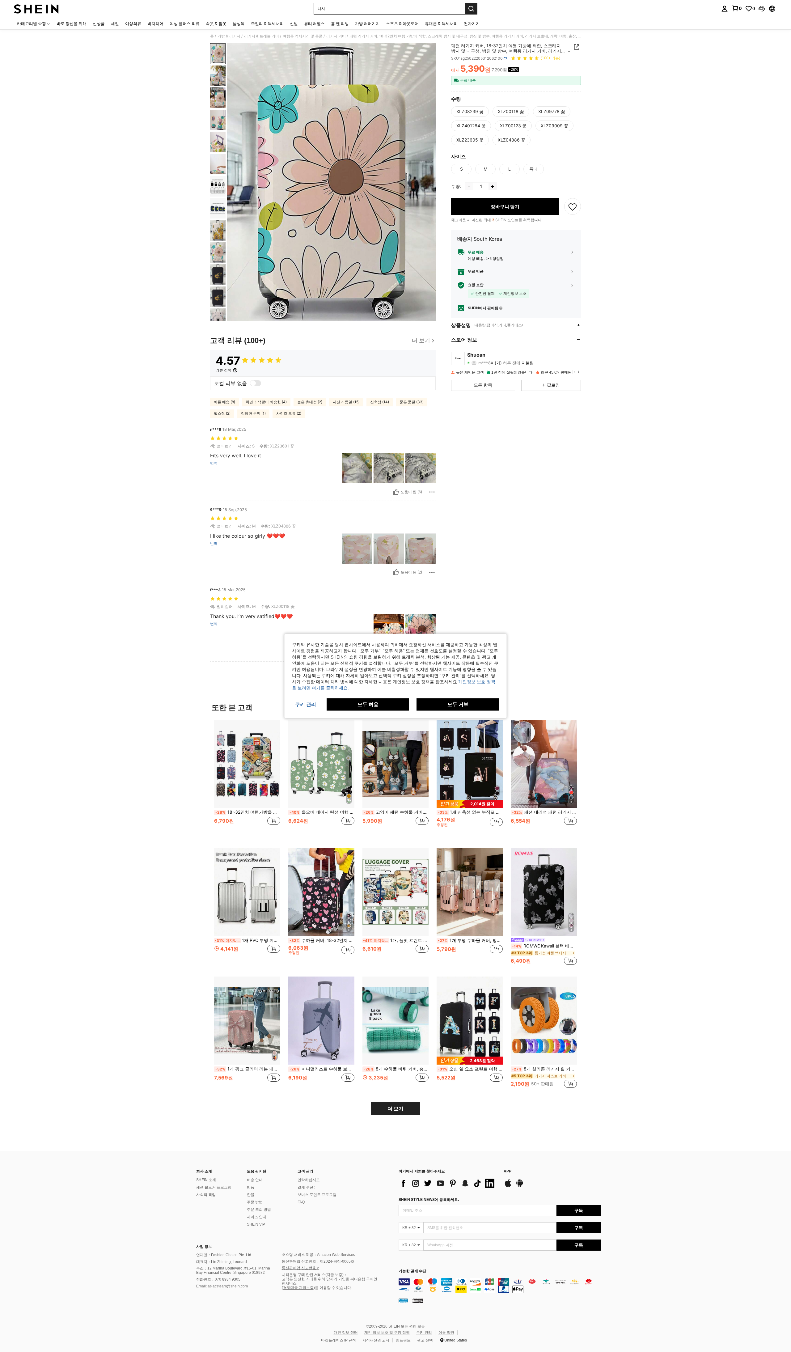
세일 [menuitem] (115, 23)
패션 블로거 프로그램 (213, 1187)
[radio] (470, 111)
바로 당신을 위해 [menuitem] (72, 23)
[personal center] (724, 8)
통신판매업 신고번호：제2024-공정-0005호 (318, 1261)
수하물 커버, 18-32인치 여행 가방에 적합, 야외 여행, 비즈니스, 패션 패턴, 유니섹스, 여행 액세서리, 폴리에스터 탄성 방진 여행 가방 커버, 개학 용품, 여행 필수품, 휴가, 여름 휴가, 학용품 (322, 940)
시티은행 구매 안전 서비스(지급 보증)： (314, 1275)
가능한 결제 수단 (412, 1271)
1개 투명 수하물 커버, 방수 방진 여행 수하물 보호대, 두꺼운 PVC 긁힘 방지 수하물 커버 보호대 (470, 940)
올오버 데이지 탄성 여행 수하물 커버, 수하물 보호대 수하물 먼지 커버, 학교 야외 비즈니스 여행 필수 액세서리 (322, 812)
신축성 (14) (379, 402)
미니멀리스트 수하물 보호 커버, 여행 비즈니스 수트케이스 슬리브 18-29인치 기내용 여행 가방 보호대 (322, 1068)
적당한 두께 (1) (253, 413)
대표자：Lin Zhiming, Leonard (221, 1262)
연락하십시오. (309, 1180)
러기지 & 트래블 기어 (261, 36)
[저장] (572, 206)
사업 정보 (204, 1246)
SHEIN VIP (256, 1224)
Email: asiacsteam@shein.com (222, 1286)
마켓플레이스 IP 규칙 (338, 1340)
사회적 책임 (206, 1195)
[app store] (508, 1186)
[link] (736, 8)
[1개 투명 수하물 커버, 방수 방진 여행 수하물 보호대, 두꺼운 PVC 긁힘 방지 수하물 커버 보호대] (470, 892)
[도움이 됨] (396, 492)
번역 (214, 463)
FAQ (301, 1202)
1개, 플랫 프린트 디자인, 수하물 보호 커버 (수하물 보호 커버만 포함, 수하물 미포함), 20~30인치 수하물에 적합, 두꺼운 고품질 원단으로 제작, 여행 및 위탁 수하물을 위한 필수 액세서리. (396, 940)
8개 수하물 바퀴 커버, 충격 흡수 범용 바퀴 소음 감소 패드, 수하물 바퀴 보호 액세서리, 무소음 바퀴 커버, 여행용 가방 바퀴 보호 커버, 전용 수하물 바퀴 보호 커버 (396, 1068)
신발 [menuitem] (294, 23)
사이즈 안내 (256, 1217)
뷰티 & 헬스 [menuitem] (314, 23)
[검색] (471, 9)
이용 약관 (446, 1332)
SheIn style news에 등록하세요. (429, 1199)
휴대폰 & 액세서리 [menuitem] (441, 23)
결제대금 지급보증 (298, 1288)
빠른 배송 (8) (224, 402)
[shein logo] (36, 8)
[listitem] (247, 779)
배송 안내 (255, 1180)
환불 (250, 1195)
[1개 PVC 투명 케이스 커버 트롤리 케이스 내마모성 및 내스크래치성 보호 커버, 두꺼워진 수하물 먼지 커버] (247, 892)
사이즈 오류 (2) (288, 413)
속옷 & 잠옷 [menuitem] (216, 23)
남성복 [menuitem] (239, 23)
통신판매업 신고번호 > (300, 1268)
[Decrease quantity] (469, 186)
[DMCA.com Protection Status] (417, 1301)
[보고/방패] (432, 492)
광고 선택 (425, 1340)
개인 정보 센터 (346, 1332)
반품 (250, 1187)
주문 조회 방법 (259, 1209)
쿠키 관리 (424, 1332)
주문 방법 (255, 1202)
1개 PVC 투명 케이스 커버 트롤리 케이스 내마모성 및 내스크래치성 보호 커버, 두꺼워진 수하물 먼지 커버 (247, 940)
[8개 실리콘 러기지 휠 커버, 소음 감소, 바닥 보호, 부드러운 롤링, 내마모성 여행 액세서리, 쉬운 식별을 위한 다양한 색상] (544, 1021)
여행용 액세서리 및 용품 (303, 36)
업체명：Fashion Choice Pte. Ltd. (224, 1255)
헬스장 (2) (222, 413)
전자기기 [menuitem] (472, 23)
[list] (448, 1183)
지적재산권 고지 (375, 1340)
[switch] (255, 383)
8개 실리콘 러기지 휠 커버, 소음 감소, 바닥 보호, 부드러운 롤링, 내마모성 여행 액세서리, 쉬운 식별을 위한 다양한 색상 (544, 1068)
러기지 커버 (336, 36)
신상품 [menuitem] (99, 23)
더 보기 (395, 1108)
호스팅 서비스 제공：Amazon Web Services (318, 1254)
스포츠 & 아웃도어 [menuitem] (402, 23)
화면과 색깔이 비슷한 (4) (266, 402)
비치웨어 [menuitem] (155, 23)
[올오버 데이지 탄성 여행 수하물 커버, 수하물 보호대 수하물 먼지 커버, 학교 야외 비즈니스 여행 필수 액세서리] (321, 764)
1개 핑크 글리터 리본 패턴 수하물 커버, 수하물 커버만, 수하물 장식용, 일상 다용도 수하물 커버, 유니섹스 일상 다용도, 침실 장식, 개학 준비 (247, 1068)
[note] (470, 804)
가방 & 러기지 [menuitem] (367, 23)
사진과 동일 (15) (346, 402)
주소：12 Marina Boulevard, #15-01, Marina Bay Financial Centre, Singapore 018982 (233, 1270)
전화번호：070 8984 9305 (218, 1279)
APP (507, 1171)
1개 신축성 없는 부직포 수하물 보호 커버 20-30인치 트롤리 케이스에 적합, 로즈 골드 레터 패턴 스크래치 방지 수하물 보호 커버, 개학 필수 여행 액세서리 (470, 812)
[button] (761, 8)
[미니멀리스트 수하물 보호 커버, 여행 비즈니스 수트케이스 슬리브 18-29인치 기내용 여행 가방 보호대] (321, 1021)
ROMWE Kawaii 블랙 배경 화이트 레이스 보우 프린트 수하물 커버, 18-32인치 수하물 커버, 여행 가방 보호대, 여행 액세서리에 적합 (544, 945)
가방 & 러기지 (229, 36)
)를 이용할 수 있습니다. (333, 1288)
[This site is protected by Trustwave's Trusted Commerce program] (403, 1301)
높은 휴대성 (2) (309, 402)
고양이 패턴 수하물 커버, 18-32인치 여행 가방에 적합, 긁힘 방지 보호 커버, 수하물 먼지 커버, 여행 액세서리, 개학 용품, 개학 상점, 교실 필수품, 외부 (396, 812)
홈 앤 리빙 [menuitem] (340, 23)
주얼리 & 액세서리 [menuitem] (267, 23)
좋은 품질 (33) (412, 402)
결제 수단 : (306, 1187)
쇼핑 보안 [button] (476, 285)
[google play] (519, 1186)
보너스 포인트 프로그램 (317, 1195)
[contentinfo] (500, 1285)
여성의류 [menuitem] (133, 23)
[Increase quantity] (493, 186)
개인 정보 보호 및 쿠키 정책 (387, 1332)
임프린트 (403, 1340)
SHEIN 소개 (206, 1180)
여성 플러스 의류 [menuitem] (185, 23)
